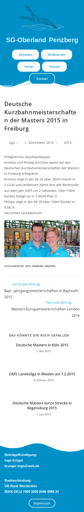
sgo (12, 142)
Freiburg (37, 266)
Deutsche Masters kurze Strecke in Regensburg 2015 (42, 405)
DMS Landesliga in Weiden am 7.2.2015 (42, 374)
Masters (50, 266)
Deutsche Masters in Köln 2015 (42, 345)
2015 (67, 142)
